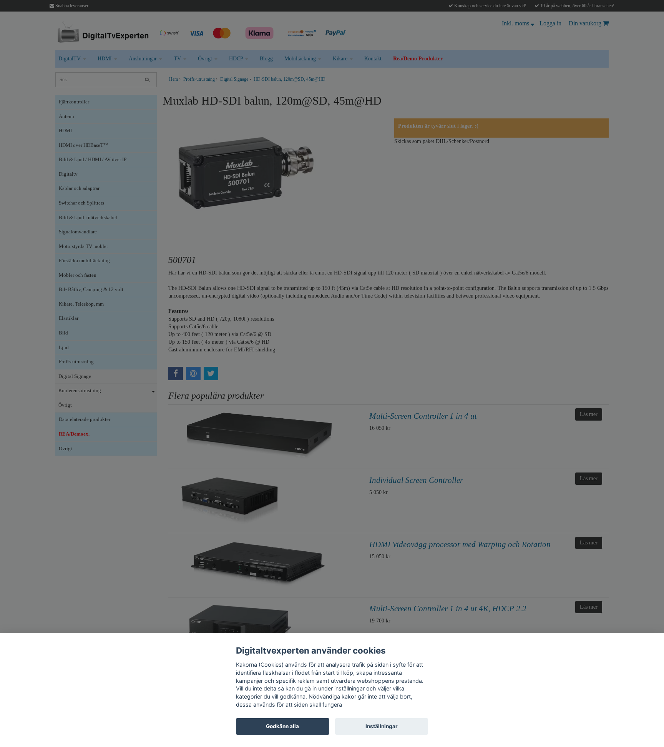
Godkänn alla (282, 726)
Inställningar (381, 726)
